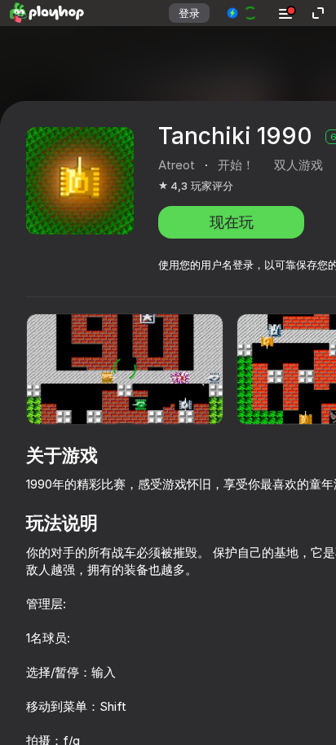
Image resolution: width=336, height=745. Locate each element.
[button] (242, 13)
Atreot (176, 165)
